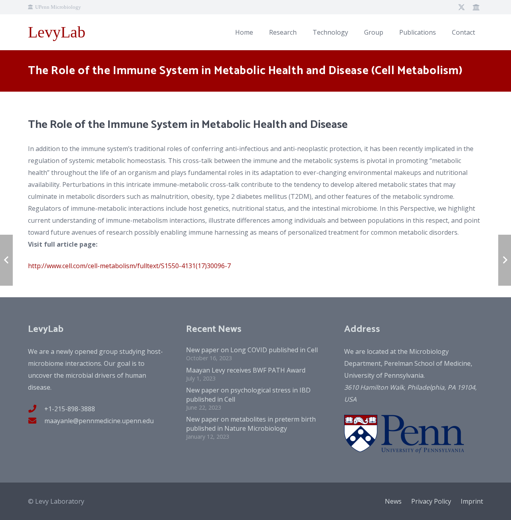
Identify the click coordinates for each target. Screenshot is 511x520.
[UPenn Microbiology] (476, 7)
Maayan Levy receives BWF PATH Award (245, 370)
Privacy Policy (431, 501)
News (393, 501)
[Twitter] (461, 7)
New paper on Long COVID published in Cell (252, 349)
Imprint (472, 501)
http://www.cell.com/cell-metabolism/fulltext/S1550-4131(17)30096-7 (129, 265)
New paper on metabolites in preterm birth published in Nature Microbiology (251, 423)
